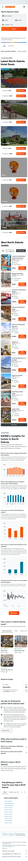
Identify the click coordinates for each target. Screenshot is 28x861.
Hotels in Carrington (9, 803)
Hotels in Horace (8, 818)
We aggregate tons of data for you (11, 854)
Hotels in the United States (8, 835)
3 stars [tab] (16, 631)
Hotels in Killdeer (8, 820)
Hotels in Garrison (8, 812)
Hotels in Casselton (8, 805)
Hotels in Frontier (8, 810)
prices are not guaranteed (7, 846)
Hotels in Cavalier (8, 807)
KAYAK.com (4, 833)
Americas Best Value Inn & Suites (19, 359)
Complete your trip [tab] (14, 792)
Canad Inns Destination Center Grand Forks (18, 257)
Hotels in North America (19, 833)
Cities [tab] (4, 792)
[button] (2, 7)
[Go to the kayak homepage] (10, 7)
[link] (14, 613)
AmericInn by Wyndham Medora (19, 290)
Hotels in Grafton (8, 814)
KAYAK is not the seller (8, 851)
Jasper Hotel (15, 409)
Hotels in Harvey (8, 816)
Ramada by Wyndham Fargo (18, 308)
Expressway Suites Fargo (17, 392)
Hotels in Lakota (8, 822)
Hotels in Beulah (8, 801)
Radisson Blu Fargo (17, 273)
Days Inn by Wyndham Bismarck (18, 325)
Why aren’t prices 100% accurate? (11, 856)
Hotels (10, 833)
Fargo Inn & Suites (17, 375)
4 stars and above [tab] (7, 631)
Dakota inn (15, 342)
